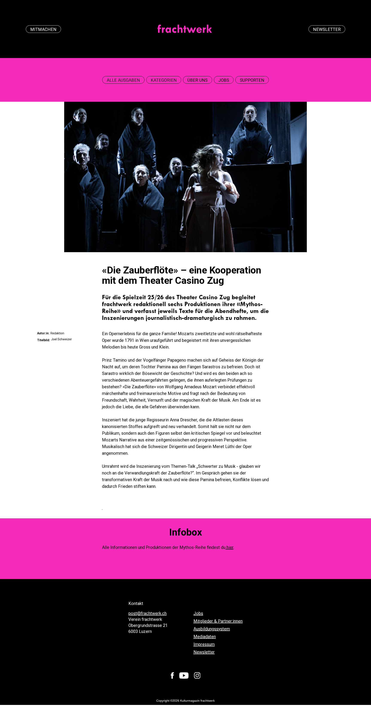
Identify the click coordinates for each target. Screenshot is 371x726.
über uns (197, 80)
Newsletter (327, 29)
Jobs (223, 80)
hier (229, 547)
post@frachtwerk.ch (147, 613)
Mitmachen (43, 29)
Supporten (252, 80)
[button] (123, 80)
